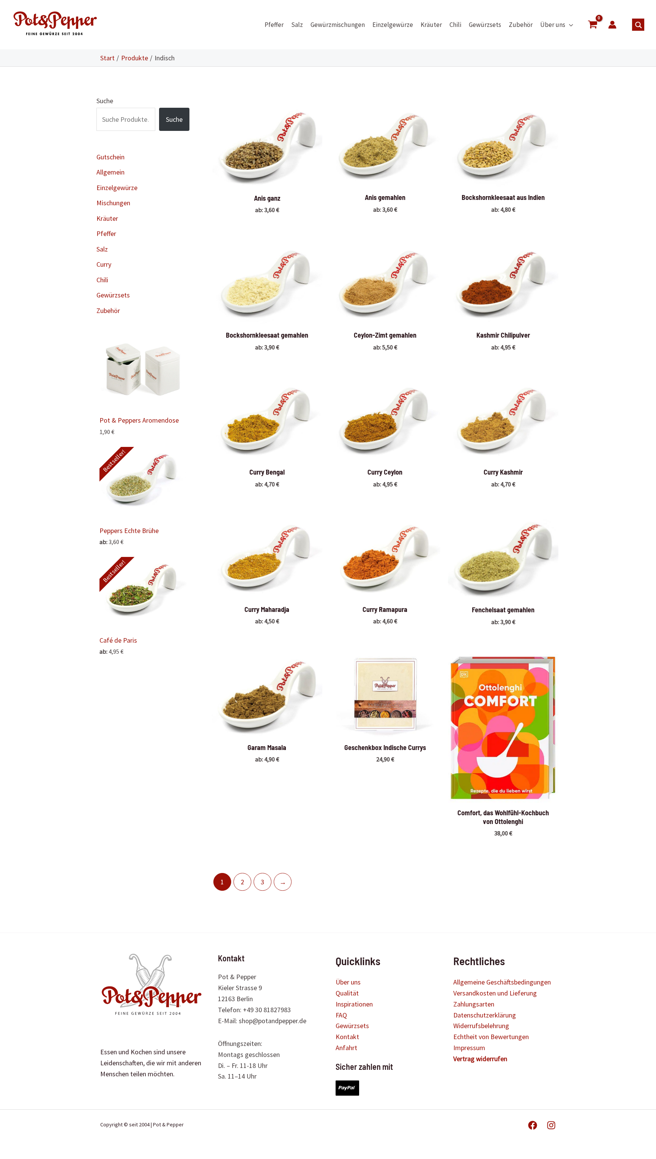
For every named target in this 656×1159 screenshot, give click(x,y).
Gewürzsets (352, 1025)
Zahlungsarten (473, 1004)
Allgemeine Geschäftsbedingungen (502, 982)
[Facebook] (532, 1125)
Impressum (469, 1047)
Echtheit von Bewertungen (491, 1036)
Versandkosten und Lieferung (495, 993)
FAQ (341, 1015)
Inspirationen (354, 1004)
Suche (104, 100)
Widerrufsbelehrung (481, 1025)
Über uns (348, 982)
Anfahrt (346, 1047)
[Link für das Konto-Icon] (612, 24)
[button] (569, 24)
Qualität (347, 993)
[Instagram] (551, 1125)
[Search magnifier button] (638, 25)
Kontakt (347, 1036)
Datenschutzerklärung (484, 1015)
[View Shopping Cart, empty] (593, 25)
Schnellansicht (267, 179)
